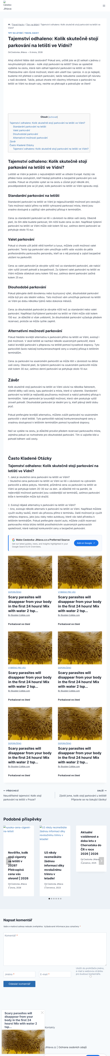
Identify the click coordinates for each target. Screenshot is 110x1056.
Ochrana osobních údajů (73, 1047)
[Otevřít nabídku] (104, 5)
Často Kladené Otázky (22, 145)
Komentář (11, 935)
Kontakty (50, 1027)
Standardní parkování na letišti (29, 126)
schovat (53, 117)
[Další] (101, 861)
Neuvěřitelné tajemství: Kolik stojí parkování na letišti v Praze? (22, 795)
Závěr (13, 141)
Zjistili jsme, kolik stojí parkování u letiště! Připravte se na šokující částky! (83, 795)
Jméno (9, 974)
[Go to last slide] (8, 861)
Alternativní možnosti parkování (30, 137)
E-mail (45, 974)
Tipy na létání (15, 33)
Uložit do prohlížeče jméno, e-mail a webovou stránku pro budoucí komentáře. (90, 971)
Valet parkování (21, 130)
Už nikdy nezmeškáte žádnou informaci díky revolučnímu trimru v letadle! (54, 865)
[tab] (49, 898)
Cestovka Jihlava (19, 52)
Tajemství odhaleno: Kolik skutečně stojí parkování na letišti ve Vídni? (47, 122)
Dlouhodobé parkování (25, 134)
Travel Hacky (31, 33)
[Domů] (9, 24)
